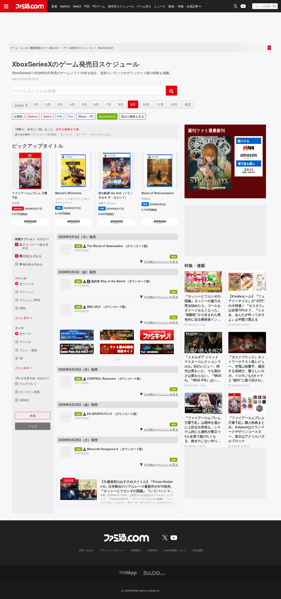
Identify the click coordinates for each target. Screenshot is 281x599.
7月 (108, 104)
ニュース (160, 6)
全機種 (18, 116)
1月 (35, 104)
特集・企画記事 (188, 6)
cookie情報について (175, 550)
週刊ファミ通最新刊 (206, 130)
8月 (120, 104)
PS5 (87, 6)
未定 (188, 104)
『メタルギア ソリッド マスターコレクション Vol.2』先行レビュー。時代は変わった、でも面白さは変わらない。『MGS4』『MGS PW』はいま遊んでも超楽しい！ (203, 368)
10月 (146, 104)
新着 (54, 6)
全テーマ (25, 333)
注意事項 (152, 550)
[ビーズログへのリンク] (154, 572)
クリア (32, 426)
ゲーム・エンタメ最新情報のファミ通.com (34, 48)
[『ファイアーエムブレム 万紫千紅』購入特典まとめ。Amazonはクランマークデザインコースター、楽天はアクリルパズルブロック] (247, 403)
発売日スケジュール (121, 6)
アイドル (25, 341)
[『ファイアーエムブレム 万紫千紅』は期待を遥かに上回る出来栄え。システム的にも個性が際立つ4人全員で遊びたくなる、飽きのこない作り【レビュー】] (203, 403)
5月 (84, 104)
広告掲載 (198, 550)
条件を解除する (66, 129)
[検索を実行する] (171, 91)
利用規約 (136, 550)
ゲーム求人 (144, 6)
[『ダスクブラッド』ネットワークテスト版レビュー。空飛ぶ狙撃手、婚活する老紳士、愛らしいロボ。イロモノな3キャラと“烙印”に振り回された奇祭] (247, 342)
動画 (171, 6)
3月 (60, 104)
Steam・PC (86, 116)
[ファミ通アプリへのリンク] (128, 572)
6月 (96, 104)
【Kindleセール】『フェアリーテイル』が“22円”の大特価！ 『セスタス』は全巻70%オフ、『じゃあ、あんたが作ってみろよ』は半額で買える (246, 308)
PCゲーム (99, 6)
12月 (174, 104)
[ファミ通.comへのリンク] (30, 6)
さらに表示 (22, 318)
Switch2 (65, 6)
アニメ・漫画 (28, 350)
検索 (33, 415)
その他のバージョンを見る (161, 261)
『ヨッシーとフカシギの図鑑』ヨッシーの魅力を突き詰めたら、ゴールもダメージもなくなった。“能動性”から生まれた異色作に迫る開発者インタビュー (203, 308)
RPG (23, 308)
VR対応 (24, 400)
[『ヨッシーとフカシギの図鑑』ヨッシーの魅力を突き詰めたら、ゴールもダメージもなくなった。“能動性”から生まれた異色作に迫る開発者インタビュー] (203, 281)
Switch (77, 6)
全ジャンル (27, 283)
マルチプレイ (28, 383)
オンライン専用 (30, 391)
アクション (27, 291)
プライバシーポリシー (112, 550)
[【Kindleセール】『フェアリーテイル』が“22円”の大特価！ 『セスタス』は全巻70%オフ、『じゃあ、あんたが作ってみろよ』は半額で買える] (247, 281)
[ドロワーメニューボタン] (6, 6)
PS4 (70, 116)
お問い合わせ (85, 550)
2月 (48, 104)
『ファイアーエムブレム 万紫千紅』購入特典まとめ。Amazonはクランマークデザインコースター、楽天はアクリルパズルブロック (246, 429)
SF (21, 358)
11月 (160, 104)
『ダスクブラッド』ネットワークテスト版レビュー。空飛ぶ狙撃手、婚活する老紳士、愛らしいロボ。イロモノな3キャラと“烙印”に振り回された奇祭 (246, 368)
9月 (133, 104)
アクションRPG (30, 300)
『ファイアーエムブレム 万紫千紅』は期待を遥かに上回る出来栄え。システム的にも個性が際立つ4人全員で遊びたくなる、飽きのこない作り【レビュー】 (203, 429)
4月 (72, 104)
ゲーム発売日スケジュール (78, 48)
